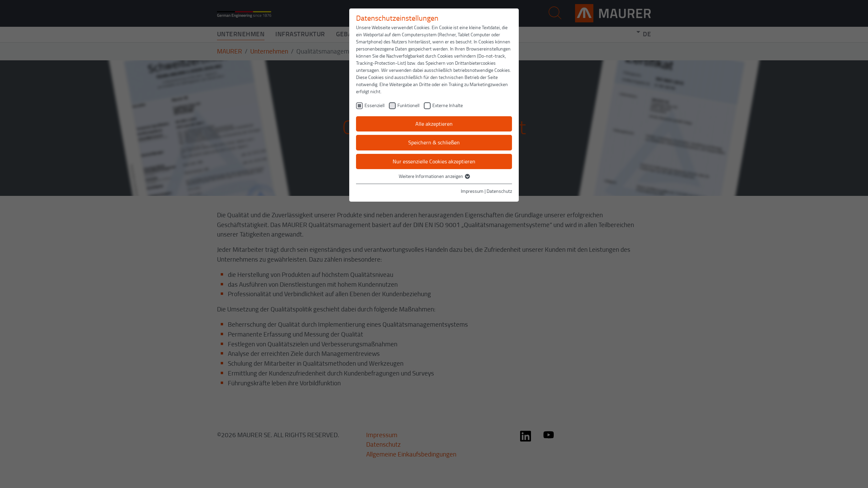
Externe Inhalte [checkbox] (447, 105)
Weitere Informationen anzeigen (431, 176)
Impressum (472, 191)
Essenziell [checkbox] (374, 105)
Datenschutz (499, 191)
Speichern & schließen (434, 142)
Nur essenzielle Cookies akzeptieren (434, 161)
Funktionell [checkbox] (408, 105)
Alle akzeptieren (434, 123)
